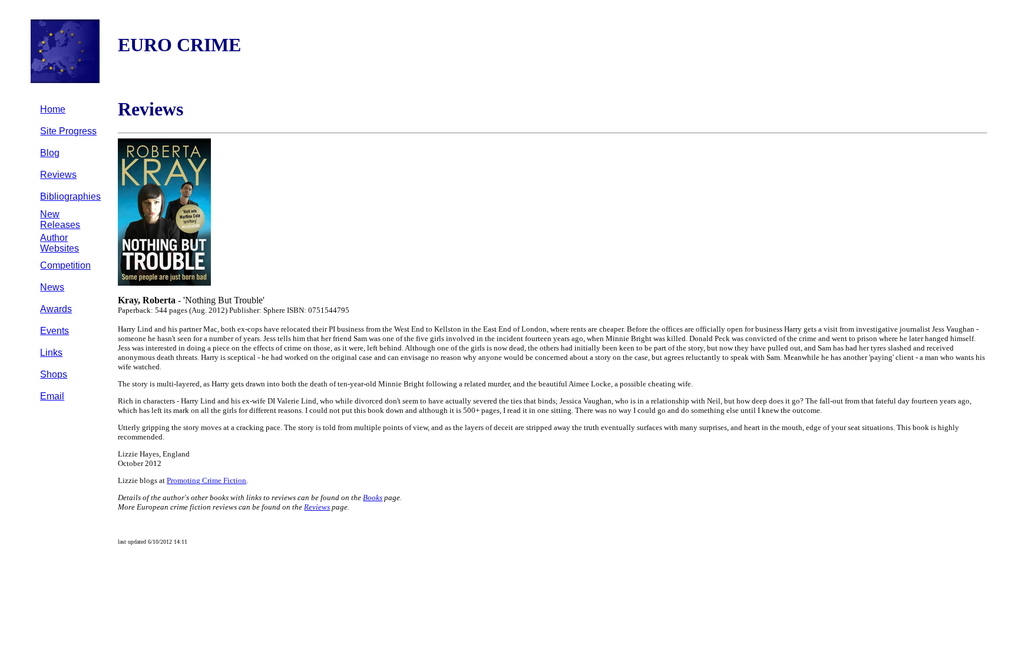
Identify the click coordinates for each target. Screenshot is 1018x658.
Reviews (58, 175)
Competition (65, 265)
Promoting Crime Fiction (206, 480)
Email (52, 396)
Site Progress (68, 131)
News (52, 287)
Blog (50, 153)
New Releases (60, 219)
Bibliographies (70, 196)
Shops (53, 374)
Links (51, 353)
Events (54, 331)
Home (52, 109)
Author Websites (59, 243)
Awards (56, 309)
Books (372, 497)
